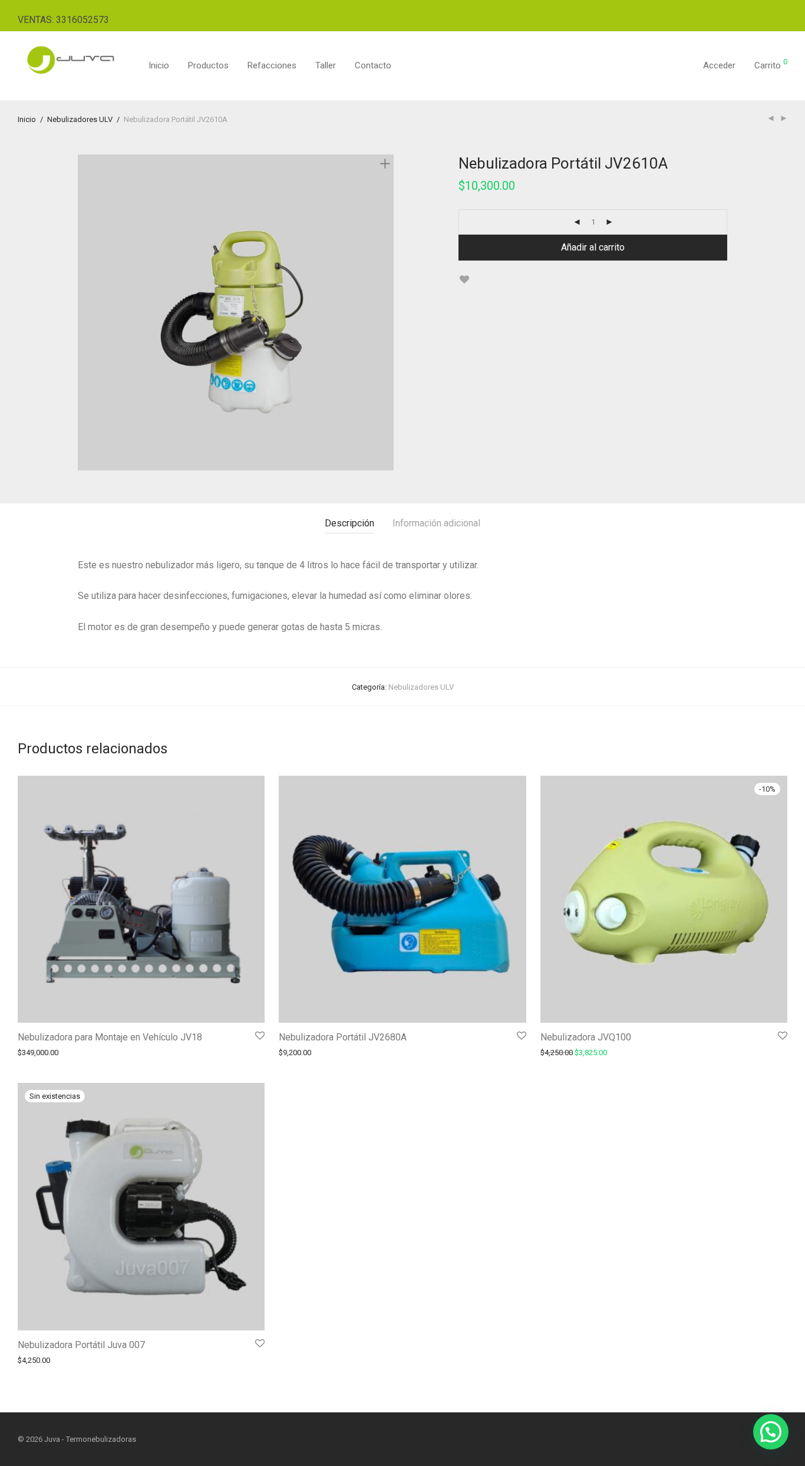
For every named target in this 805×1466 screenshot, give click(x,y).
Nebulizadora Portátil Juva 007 (81, 1344)
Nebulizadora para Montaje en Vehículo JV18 (110, 1037)
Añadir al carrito (593, 247)
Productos (208, 65)
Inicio (159, 65)
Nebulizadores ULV (80, 119)
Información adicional (436, 523)
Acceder (719, 65)
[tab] (349, 523)
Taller (325, 65)
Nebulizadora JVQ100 (585, 1037)
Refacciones (272, 65)
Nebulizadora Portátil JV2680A (343, 1037)
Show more (31, 1052)
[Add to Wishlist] (464, 280)
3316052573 (82, 19)
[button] (770, 1431)
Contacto (373, 65)
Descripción (349, 523)
